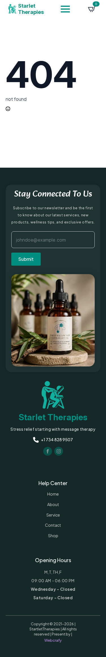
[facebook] (47, 451)
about (53, 504)
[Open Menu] (65, 9)
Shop (53, 535)
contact (53, 525)
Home (53, 493)
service (53, 514)
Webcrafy (53, 640)
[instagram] (58, 451)
